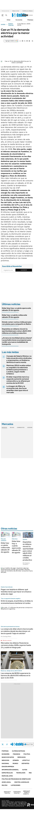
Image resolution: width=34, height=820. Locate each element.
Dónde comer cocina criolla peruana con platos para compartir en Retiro (16, 323)
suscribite (25, 15)
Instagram (11, 744)
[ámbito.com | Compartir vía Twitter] (24, 41)
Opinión (16, 760)
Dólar (8, 20)
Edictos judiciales (21, 782)
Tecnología (20, 773)
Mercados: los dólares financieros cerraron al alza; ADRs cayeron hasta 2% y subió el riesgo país (16, 645)
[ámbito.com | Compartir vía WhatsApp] (20, 41)
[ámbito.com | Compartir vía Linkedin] (27, 41)
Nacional (5, 763)
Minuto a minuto (7, 640)
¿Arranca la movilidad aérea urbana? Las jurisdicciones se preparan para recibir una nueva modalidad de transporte (17, 341)
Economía (19, 20)
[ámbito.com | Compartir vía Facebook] (22, 41)
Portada (5, 751)
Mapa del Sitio (7, 776)
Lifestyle (26, 760)
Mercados (21, 757)
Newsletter (28, 744)
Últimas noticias (18, 751)
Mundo (15, 763)
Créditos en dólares (27, 11)
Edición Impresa (8, 766)
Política (27, 754)
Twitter (2, 744)
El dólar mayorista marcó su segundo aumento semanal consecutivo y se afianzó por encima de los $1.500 (18, 380)
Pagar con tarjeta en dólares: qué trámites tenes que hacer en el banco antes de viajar (16, 591)
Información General (10, 770)
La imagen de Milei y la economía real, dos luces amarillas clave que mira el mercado (17, 389)
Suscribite (24, 270)
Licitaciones (15, 785)
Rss (30, 773)
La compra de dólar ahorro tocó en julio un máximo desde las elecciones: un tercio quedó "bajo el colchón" (17, 631)
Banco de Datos (8, 757)
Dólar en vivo (15, 11)
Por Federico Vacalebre (26, 563)
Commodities (20, 427)
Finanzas (30, 20)
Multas (4, 785)
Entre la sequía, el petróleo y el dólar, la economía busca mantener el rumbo (17, 602)
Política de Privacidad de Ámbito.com (16, 779)
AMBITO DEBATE (26, 792)
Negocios (5, 760)
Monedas (4, 427)
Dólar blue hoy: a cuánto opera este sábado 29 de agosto (16, 309)
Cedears (29, 427)
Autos (24, 770)
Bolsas (12, 427)
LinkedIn (16, 744)
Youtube (20, 744)
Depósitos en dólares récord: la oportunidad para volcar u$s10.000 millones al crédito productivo (16, 331)
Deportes (25, 763)
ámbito (3, 24)
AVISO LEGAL (6, 782)
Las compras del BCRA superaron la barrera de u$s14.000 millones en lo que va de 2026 (15, 675)
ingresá (31, 15)
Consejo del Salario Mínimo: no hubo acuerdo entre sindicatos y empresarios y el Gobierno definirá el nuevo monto (19, 359)
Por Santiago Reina (6, 636)
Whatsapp (25, 744)
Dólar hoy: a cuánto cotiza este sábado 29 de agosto (14, 316)
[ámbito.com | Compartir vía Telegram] (29, 41)
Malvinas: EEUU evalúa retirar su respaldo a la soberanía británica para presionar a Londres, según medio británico (18, 369)
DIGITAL (7, 792)
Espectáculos (7, 773)
